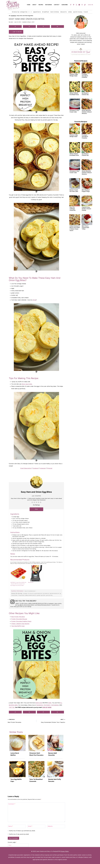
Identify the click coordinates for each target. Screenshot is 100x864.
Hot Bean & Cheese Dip (85, 93)
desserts (63, 12)
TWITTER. (12, 707)
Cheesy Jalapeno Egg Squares (20, 623)
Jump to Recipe (17, 31)
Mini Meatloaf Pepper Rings (86, 190)
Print (36, 509)
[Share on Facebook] (15, 26)
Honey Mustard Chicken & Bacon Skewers (87, 112)
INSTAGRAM (55, 705)
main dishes (54, 12)
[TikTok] (85, 4)
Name (10, 826)
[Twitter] (76, 4)
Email (30, 826)
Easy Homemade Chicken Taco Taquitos (53, 721)
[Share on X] (29, 26)
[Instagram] (79, 4)
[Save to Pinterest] (43, 26)
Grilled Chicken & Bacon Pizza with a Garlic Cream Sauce (75, 228)
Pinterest (49, 468)
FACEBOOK (39, 705)
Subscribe (65, 4)
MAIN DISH (39, 702)
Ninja (34, 300)
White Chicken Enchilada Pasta (74, 93)
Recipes (41, 4)
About (34, 4)
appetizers (37, 12)
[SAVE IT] (36, 113)
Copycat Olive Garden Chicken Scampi (86, 209)
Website (50, 826)
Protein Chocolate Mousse (19, 619)
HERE (49, 702)
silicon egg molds (27, 384)
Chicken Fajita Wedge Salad (74, 75)
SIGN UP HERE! (47, 707)
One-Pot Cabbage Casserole (73, 209)
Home (28, 4)
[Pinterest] (73, 4)
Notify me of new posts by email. (19, 834)
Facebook (36, 468)
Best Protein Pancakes (18, 616)
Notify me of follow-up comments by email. (22, 830)
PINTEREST (47, 705)
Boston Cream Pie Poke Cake (74, 190)
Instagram (48, 4)
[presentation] (17, 743)
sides (70, 12)
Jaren (11, 22)
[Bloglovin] (82, 4)
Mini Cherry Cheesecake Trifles (85, 227)
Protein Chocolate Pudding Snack (21, 621)
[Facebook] (70, 4)
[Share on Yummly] (57, 26)
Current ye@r (12, 842)
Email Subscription (25, 468)
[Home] (9, 15)
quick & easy (77, 12)
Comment (11, 804)
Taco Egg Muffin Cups (18, 626)
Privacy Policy (64, 851)
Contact (56, 4)
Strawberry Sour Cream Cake (74, 111)
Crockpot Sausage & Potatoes (85, 76)
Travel (86, 12)
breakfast (45, 12)
